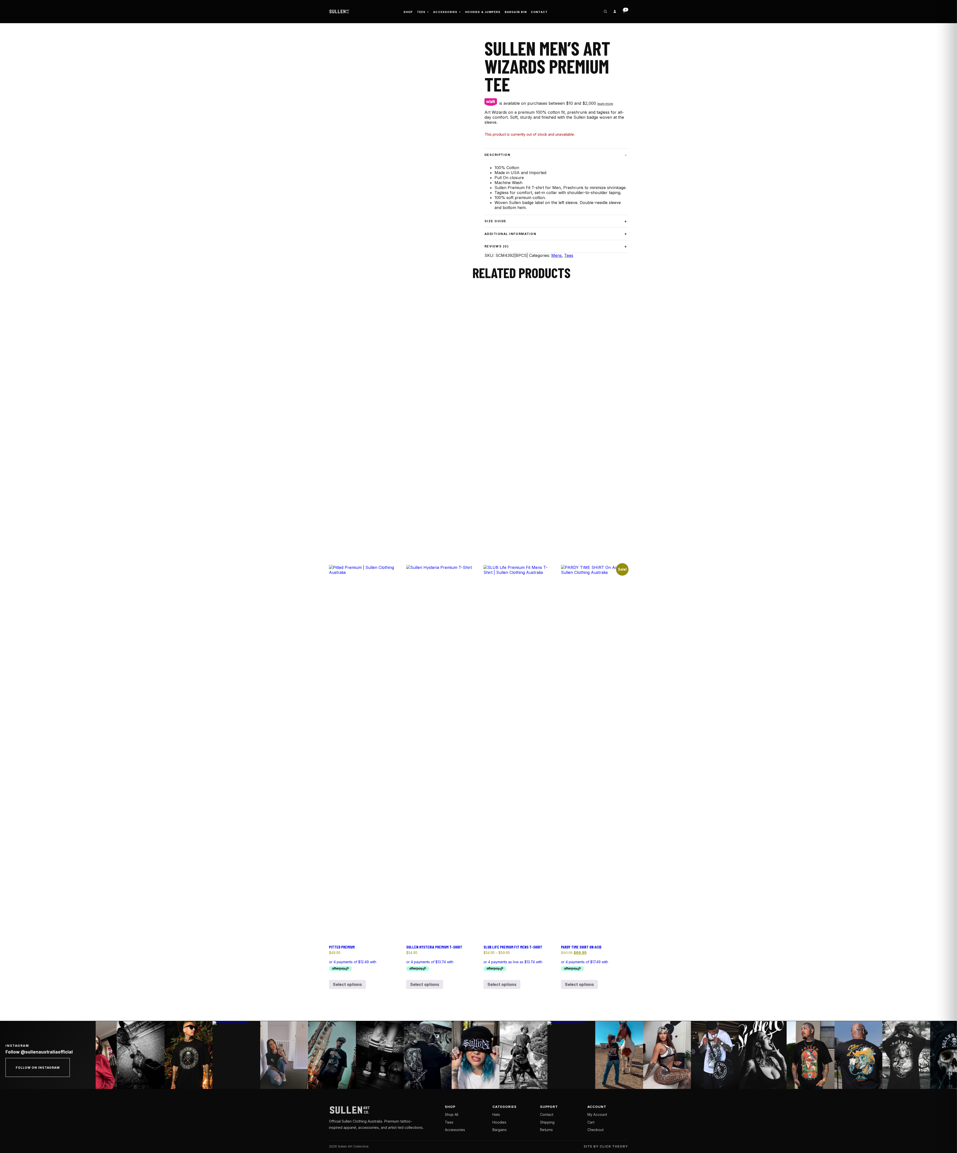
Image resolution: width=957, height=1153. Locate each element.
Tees (421, 12)
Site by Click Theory (606, 1146)
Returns (546, 1130)
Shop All (451, 1114)
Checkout (595, 1130)
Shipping (547, 1122)
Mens (556, 255)
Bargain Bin (516, 12)
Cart (590, 1122)
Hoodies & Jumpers (482, 12)
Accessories (445, 12)
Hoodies (499, 1122)
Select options (347, 984)
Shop (408, 12)
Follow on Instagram (38, 1067)
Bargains (499, 1130)
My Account (597, 1114)
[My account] (615, 11)
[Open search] (605, 11)
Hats (496, 1114)
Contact (539, 12)
